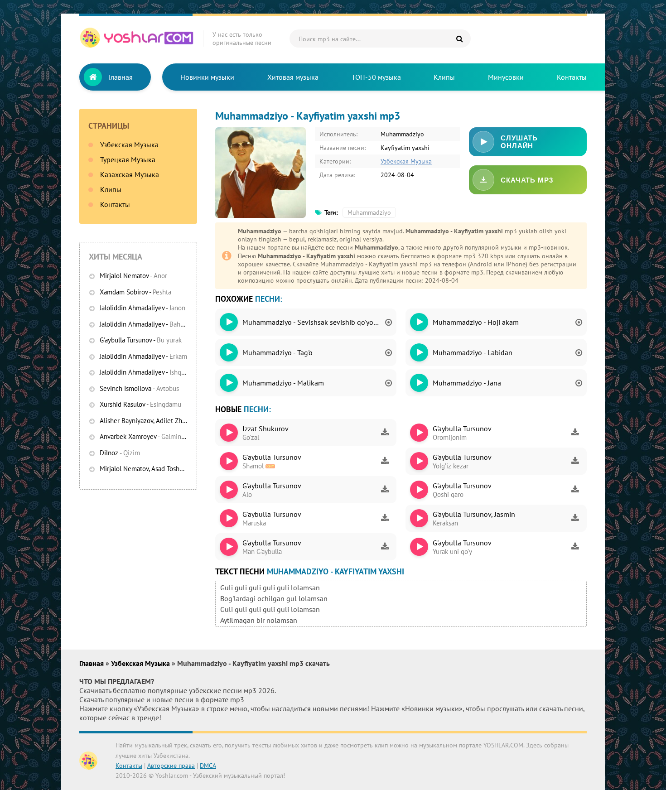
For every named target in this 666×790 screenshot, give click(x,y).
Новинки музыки (207, 77)
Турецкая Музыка (127, 159)
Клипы (444, 77)
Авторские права (171, 765)
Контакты (572, 77)
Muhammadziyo (369, 212)
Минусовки (506, 77)
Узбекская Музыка (129, 144)
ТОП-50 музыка (376, 77)
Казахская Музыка (129, 174)
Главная (120, 77)
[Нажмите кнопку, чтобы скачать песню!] (384, 432)
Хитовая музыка (293, 77)
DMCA (208, 765)
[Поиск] (459, 38)
